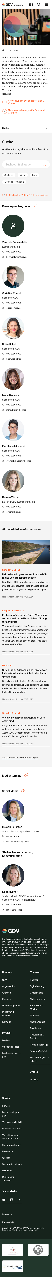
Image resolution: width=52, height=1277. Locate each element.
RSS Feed (7, 1170)
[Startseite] (6, 50)
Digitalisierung (37, 986)
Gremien (6, 992)
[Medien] (12, 4)
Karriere (6, 999)
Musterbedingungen (11, 1114)
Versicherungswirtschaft (39, 1059)
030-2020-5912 (13, 836)
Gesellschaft (36, 992)
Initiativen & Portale (8, 1013)
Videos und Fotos (10, 1046)
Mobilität (7, 665)
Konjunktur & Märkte (13, 610)
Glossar (6, 1157)
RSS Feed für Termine (8, 1178)
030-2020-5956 (13, 455)
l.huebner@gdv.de (14, 909)
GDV (4, 979)
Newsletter (8, 1151)
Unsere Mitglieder (11, 1005)
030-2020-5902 (13, 353)
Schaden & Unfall (11, 569)
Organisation (8, 986)
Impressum (7, 1214)
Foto (34, 175)
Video (23, 175)
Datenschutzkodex (11, 1128)
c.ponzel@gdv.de (13, 308)
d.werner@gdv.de (13, 512)
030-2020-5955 (13, 904)
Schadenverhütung (11, 1144)
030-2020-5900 (13, 251)
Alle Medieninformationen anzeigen (20, 757)
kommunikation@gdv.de (16, 257)
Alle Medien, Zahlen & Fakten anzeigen (28, 195)
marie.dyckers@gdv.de (16, 410)
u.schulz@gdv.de (13, 359)
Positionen (35, 1028)
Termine (34, 1079)
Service (6, 1105)
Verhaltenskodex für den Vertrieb (11, 1136)
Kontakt (6, 1021)
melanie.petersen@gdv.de (17, 841)
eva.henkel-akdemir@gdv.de (18, 461)
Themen (34, 979)
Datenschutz (8, 1222)
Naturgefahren (37, 999)
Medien (6, 1040)
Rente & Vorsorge (39, 1044)
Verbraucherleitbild (12, 1122)
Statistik (8, 175)
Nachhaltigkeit (37, 1021)
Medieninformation (14, 181)
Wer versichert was (12, 1164)
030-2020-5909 (13, 404)
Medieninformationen (11, 1055)
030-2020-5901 (13, 302)
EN (31, 4)
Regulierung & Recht (37, 1036)
